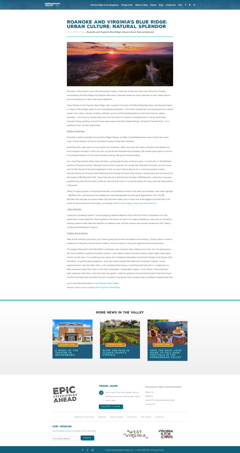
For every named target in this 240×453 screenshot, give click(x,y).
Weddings (102, 417)
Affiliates (149, 396)
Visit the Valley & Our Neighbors (104, 5)
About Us (149, 392)
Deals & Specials (116, 417)
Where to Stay (141, 5)
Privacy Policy (157, 449)
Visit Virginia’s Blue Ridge (108, 287)
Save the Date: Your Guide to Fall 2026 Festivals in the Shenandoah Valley (166, 354)
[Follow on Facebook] (82, 450)
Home (69, 31)
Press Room (132, 417)
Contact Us (171, 5)
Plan (180, 5)
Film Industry (146, 417)
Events (153, 5)
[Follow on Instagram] (92, 450)
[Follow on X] (88, 450)
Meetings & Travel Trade (84, 417)
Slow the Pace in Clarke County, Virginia (116, 352)
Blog (161, 5)
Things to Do (126, 5)
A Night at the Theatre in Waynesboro (66, 352)
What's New (79, 31)
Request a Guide (110, 406)
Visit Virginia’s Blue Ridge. (107, 283)
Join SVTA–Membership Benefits (159, 400)
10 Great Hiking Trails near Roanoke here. (137, 203)
